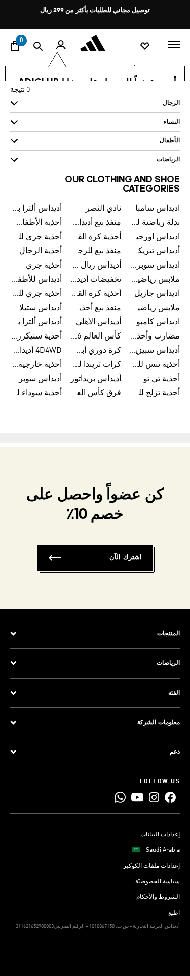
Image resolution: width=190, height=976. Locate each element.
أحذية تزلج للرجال (154, 393)
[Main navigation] (174, 43)
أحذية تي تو (161, 379)
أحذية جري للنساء (36, 294)
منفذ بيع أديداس (95, 223)
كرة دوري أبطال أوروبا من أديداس (95, 351)
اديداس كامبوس (154, 322)
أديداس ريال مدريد (95, 265)
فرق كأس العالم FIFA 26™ (95, 393)
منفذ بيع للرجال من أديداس (95, 251)
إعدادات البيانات (160, 835)
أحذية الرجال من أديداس (36, 251)
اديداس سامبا (157, 209)
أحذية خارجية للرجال (36, 365)
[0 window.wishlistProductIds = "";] (145, 45)
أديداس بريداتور (95, 379)
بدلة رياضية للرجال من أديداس (154, 223)
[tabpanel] (95, 128)
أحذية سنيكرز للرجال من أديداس (36, 336)
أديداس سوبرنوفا (36, 379)
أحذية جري (44, 265)
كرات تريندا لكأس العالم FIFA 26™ (95, 365)
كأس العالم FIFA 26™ (95, 336)
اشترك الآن (125, 557)
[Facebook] (170, 797)
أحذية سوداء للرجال (36, 393)
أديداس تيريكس (154, 251)
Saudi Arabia (163, 850)
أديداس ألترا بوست (36, 209)
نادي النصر (103, 209)
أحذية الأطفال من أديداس (36, 223)
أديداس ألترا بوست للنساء (36, 322)
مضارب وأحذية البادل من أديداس (154, 336)
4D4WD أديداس (36, 351)
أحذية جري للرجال (36, 237)
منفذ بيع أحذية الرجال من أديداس (95, 308)
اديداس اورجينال (154, 237)
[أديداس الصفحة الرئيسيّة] (95, 43)
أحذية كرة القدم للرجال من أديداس (95, 237)
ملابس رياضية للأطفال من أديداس (154, 308)
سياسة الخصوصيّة (157, 882)
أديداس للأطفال (36, 280)
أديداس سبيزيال (154, 351)
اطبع (174, 913)
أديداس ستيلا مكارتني (36, 308)
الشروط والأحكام (158, 897)
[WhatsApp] (120, 797)
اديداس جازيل (157, 294)
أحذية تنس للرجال (154, 365)
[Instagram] (154, 797)
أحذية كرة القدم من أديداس (95, 294)
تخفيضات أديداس (95, 280)
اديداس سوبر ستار (154, 265)
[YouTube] (137, 797)
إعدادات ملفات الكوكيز (151, 866)
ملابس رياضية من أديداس (154, 280)
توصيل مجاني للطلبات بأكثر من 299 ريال (95, 10)
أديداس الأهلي (98, 322)
